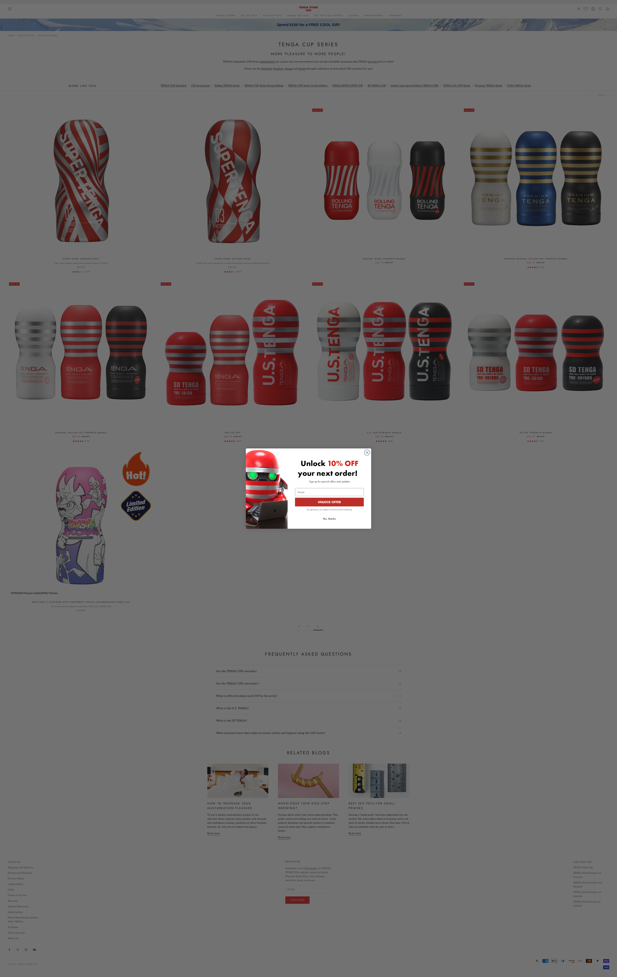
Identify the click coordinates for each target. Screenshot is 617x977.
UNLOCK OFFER (329, 502)
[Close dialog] (367, 452)
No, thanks (329, 518)
